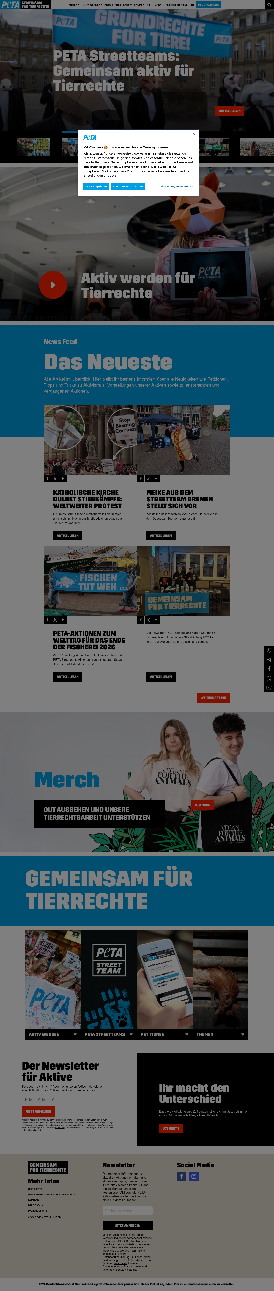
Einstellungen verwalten (176, 186)
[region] (138, 162)
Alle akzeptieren (96, 186)
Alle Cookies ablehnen (128, 186)
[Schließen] (194, 134)
